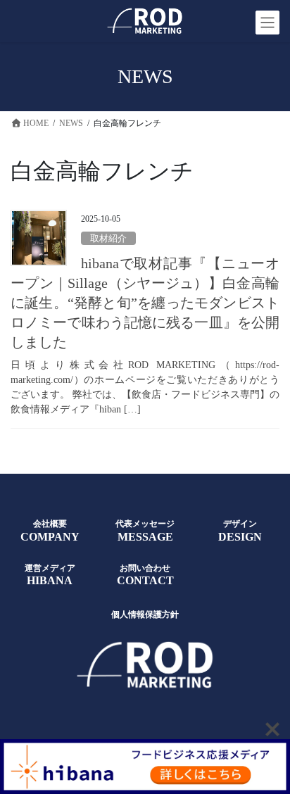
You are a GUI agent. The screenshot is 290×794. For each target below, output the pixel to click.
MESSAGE (145, 537)
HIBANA (49, 580)
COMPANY (50, 537)
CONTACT (145, 580)
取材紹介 (108, 239)
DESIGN (240, 537)
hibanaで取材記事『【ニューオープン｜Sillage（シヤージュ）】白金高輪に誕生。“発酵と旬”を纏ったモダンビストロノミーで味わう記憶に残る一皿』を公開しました (145, 303)
